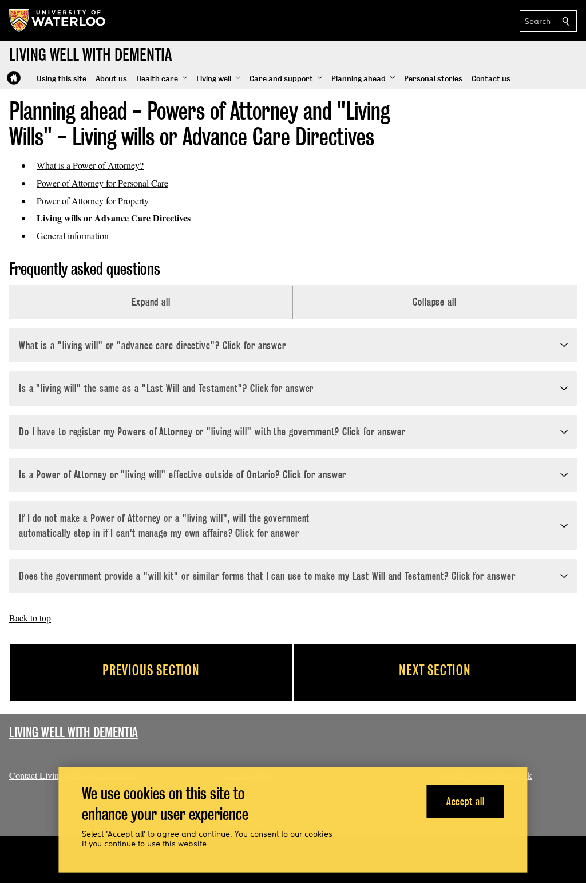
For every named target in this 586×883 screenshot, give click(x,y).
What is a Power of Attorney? (90, 165)
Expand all (151, 302)
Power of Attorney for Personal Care (102, 183)
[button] (162, 79)
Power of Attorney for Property (93, 201)
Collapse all (435, 302)
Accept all (465, 801)
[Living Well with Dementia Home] (14, 78)
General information (73, 235)
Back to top (30, 618)
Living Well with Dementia (73, 732)
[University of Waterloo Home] (57, 20)
